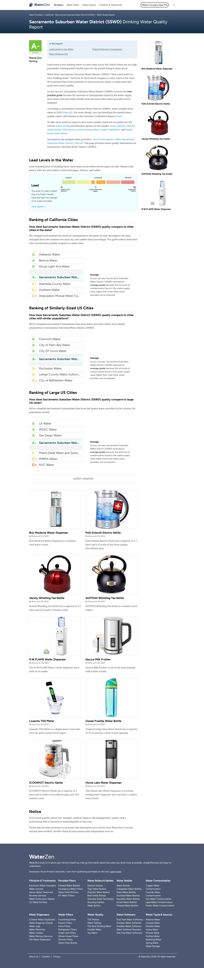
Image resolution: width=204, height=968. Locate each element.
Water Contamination (158, 880)
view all (67, 112)
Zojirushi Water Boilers (98, 892)
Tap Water (92, 933)
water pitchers (118, 125)
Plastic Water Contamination (160, 905)
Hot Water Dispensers (40, 939)
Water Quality (89, 5)
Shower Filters (65, 939)
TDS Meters (93, 919)
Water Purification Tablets (42, 899)
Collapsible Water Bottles (129, 889)
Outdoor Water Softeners (129, 923)
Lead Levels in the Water (61, 49)
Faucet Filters (65, 923)
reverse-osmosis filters (88, 129)
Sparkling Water (153, 939)
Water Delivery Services (41, 936)
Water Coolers (36, 933)
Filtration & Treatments (110, 5)
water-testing (63, 125)
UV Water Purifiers (38, 902)
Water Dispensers (39, 914)
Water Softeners (126, 914)
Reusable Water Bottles (128, 899)
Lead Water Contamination (159, 902)
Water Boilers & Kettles (100, 880)
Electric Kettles (95, 885)
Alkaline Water (153, 919)
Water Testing (94, 923)
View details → (38, 206)
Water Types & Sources (159, 914)
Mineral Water (152, 933)
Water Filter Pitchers (68, 892)
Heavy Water (152, 929)
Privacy (57, 956)
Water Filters (73, 5)
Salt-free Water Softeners (129, 933)
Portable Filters (67, 880)
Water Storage (153, 946)
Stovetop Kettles (95, 902)
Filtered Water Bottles (69, 885)
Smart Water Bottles (127, 902)
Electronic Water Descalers (42, 885)
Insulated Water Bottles (128, 895)
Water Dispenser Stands (41, 923)
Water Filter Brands (67, 943)
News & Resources (58, 54)
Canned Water (153, 923)
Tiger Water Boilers (96, 889)
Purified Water (153, 936)
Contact (46, 956)
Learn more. (115, 871)
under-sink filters (111, 129)
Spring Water (152, 943)
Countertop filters (67, 919)
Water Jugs (34, 926)
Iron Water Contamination (158, 899)
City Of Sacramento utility (107, 139)
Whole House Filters (68, 936)
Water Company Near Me (154, 5)
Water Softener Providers (129, 929)
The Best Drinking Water (99, 926)
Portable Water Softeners (129, 926)
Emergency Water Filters (70, 889)
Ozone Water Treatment (41, 892)
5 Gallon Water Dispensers (42, 919)
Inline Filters (64, 926)
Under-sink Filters (67, 933)
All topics (58, 5)
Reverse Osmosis (37, 895)
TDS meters (69, 129)
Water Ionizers (36, 889)
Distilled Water (153, 926)
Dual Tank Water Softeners (130, 919)
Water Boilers (93, 905)
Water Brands (123, 885)
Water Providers (36, 15)
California (49, 15)
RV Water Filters (66, 895)
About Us (33, 956)
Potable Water (94, 929)
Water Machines (37, 929)
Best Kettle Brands (96, 895)
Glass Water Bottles (126, 892)
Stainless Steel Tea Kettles (100, 899)
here (119, 116)
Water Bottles (124, 880)
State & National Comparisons (107, 49)
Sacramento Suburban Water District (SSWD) (75, 15)
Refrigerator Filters (67, 929)
